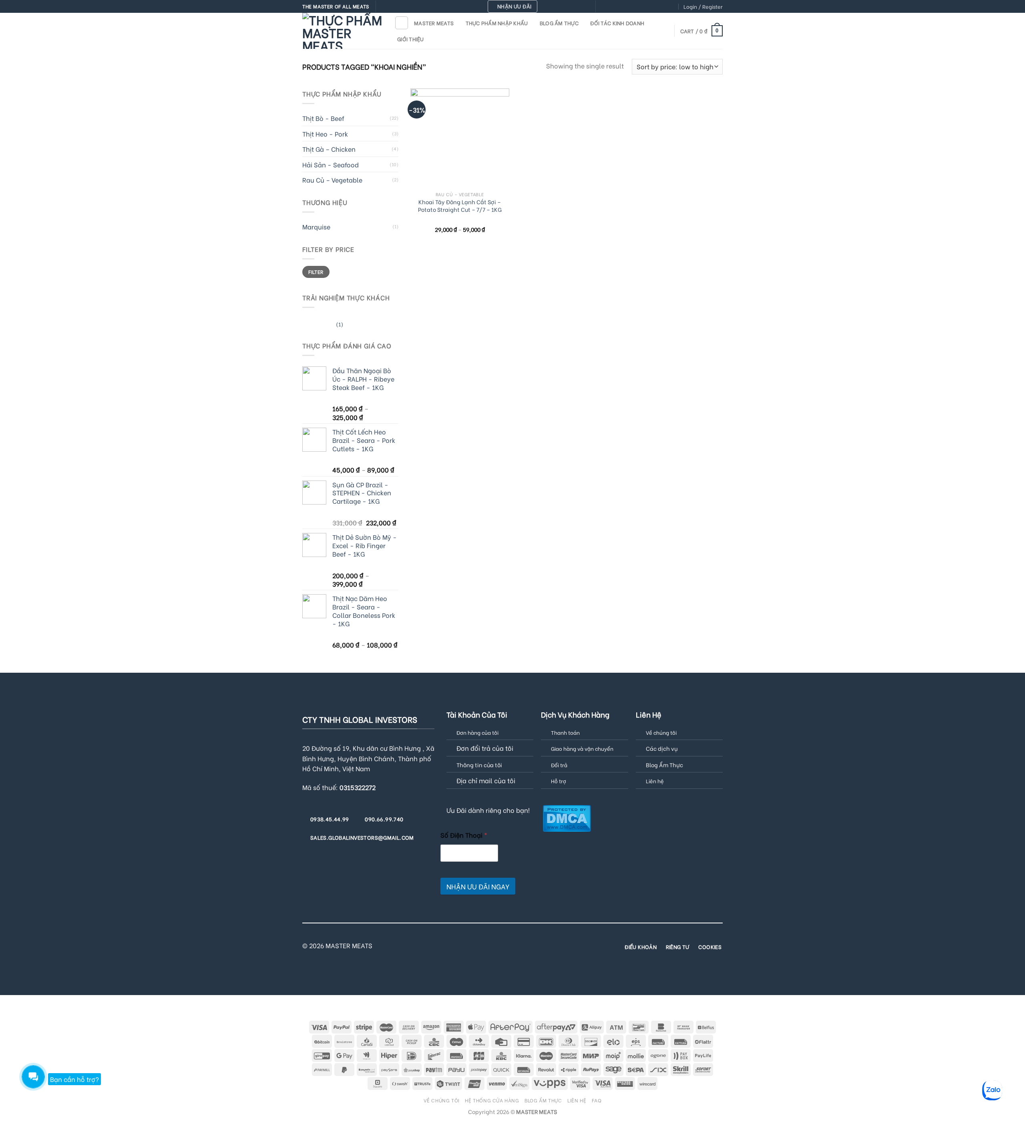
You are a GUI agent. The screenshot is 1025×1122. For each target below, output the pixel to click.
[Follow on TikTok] (618, 7)
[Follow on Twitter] (625, 7)
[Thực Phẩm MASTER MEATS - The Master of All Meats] (342, 31)
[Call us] (641, 7)
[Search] (401, 22)
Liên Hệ (576, 1100)
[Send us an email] (633, 7)
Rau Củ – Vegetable (332, 179)
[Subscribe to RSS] (656, 7)
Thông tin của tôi (479, 764)
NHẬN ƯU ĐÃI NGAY (477, 886)
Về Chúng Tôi (442, 1100)
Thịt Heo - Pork (325, 133)
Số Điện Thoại (463, 834)
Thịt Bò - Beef (323, 118)
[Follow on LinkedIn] (664, 7)
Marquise (316, 226)
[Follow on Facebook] (602, 7)
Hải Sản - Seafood (330, 164)
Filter (315, 271)
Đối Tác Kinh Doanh (617, 22)
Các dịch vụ (661, 748)
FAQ (597, 1100)
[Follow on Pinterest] (648, 7)
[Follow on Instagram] (610, 7)
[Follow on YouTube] (671, 7)
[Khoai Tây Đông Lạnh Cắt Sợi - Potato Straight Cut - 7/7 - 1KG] (459, 137)
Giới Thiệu (410, 38)
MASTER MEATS (434, 22)
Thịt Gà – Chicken (329, 148)
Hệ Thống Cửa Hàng (492, 1100)
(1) (322, 325)
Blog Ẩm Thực (559, 22)
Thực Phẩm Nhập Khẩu (497, 22)
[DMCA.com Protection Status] (567, 817)
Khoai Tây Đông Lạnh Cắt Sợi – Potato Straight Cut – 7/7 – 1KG (460, 205)
